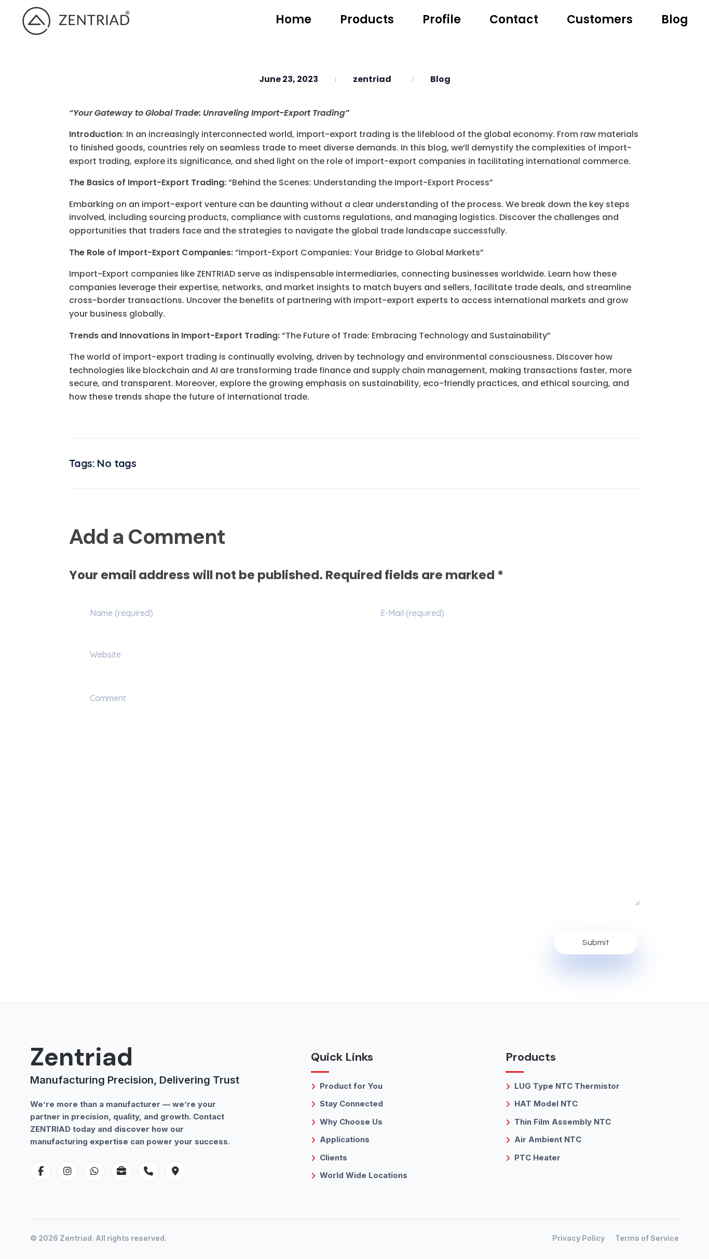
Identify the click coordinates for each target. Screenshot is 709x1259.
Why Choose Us (351, 1122)
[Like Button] (607, 463)
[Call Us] (148, 1171)
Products (367, 19)
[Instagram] (67, 1171)
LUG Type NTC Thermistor (567, 1086)
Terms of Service (647, 1238)
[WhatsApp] (94, 1171)
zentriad (372, 79)
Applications (345, 1139)
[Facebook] (40, 1171)
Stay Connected (351, 1104)
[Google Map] (175, 1171)
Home (293, 19)
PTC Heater (537, 1157)
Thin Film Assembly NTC (562, 1122)
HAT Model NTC (546, 1104)
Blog (674, 19)
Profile (441, 19)
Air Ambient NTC (547, 1139)
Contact (513, 19)
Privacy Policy (578, 1238)
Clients (333, 1157)
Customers (600, 19)
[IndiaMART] (121, 1171)
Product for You (351, 1086)
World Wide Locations (363, 1175)
